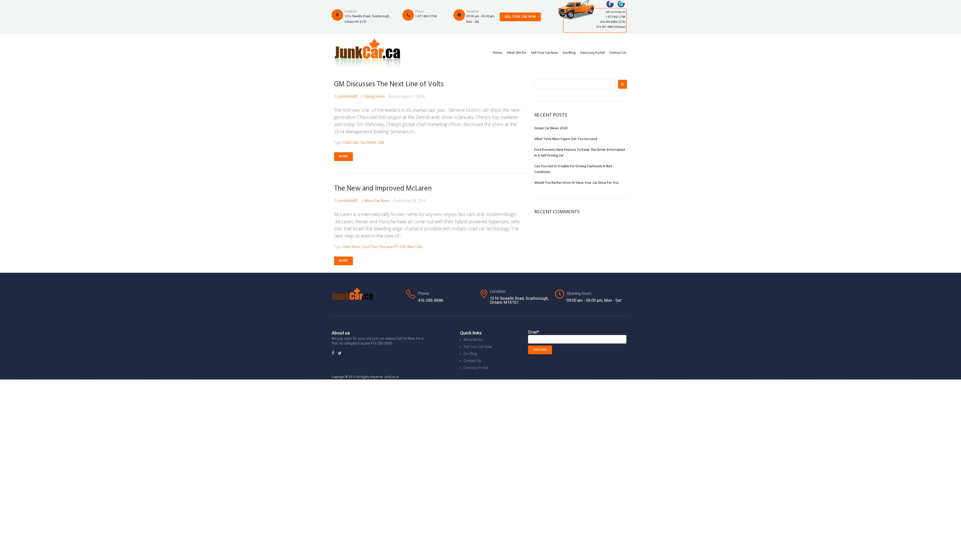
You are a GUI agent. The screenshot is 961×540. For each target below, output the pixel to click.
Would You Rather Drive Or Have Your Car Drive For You (576, 183)
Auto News (351, 246)
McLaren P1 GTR (393, 246)
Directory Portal (592, 53)
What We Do (516, 53)
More (343, 156)
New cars (415, 246)
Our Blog (569, 53)
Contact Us (617, 53)
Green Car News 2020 (551, 128)
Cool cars (351, 142)
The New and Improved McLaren (383, 188)
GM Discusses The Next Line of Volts (389, 84)
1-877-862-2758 (426, 16)
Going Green (375, 96)
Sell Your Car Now (520, 16)
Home (497, 53)
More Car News (377, 200)
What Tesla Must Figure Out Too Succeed (565, 139)
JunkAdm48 (348, 96)
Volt (381, 142)
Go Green (368, 142)
